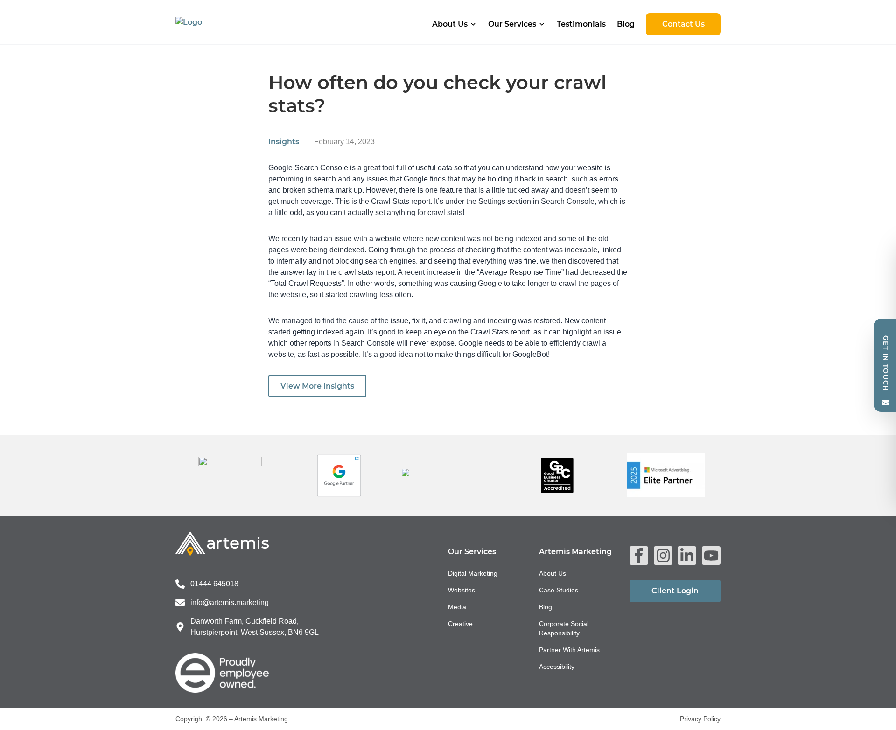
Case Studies (558, 590)
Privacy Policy (700, 719)
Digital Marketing (472, 573)
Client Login (675, 590)
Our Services (512, 24)
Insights (283, 141)
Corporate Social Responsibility (563, 628)
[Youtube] (711, 555)
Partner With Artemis (569, 650)
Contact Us (683, 24)
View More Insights (317, 386)
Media (457, 607)
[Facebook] (639, 555)
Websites (461, 590)
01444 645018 (214, 584)
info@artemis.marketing (229, 602)
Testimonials (581, 24)
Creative (460, 623)
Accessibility (556, 666)
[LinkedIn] (687, 555)
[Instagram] (663, 555)
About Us (450, 24)
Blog (626, 24)
